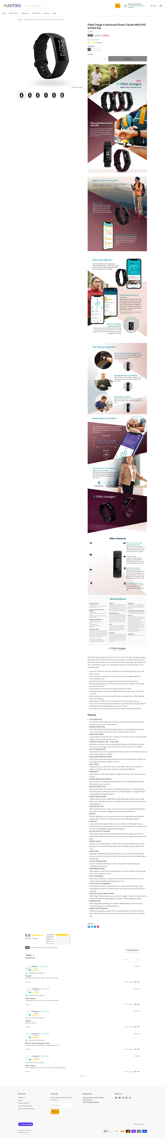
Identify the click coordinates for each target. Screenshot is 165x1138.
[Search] (117, 6)
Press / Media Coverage (25, 1106)
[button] (135, 982)
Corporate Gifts (87, 1100)
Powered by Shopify (23, 1132)
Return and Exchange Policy (26, 1108)
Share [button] (29, 982)
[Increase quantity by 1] (104, 58)
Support (20, 1100)
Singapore (139, 1124)
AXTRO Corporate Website (91, 1102)
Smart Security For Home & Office (93, 1097)
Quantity (90, 54)
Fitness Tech (13, 13)
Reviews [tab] (29, 955)
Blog (54, 13)
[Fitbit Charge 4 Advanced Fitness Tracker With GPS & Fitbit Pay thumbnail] (21, 95)
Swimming (24, 13)
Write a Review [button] (133, 950)
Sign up (55, 1112)
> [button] (87, 1076)
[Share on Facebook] (89, 927)
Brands (46, 13)
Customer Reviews (23, 1103)
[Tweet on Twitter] (92, 927)
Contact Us (21, 1097)
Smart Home (36, 13)
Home (4, 13)
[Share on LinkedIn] (95, 927)
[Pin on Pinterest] (98, 927)
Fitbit (91, 32)
